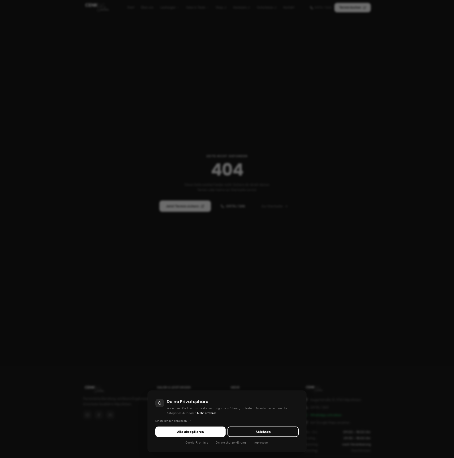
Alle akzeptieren (190, 432)
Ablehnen (263, 432)
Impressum (261, 442)
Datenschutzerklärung (231, 442)
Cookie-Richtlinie (196, 442)
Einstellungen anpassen (171, 420)
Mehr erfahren (207, 413)
